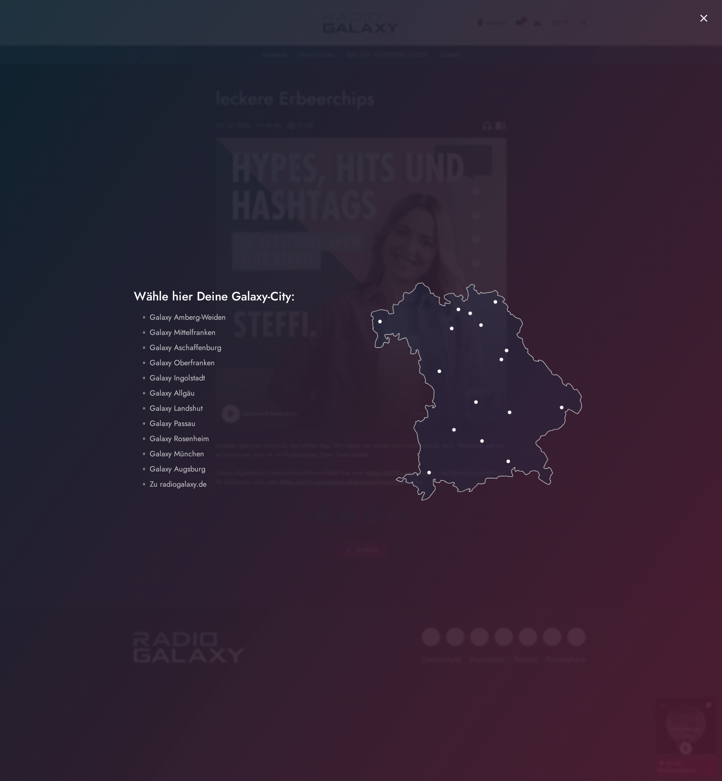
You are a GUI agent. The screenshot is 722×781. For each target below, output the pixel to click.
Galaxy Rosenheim (179, 438)
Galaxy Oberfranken (182, 362)
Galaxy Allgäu (172, 393)
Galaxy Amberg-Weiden (188, 317)
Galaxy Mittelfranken (183, 332)
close (704, 18)
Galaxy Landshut (176, 408)
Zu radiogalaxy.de (178, 484)
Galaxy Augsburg (177, 469)
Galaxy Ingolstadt (177, 377)
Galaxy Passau (173, 423)
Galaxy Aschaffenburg (185, 347)
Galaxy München (177, 453)
